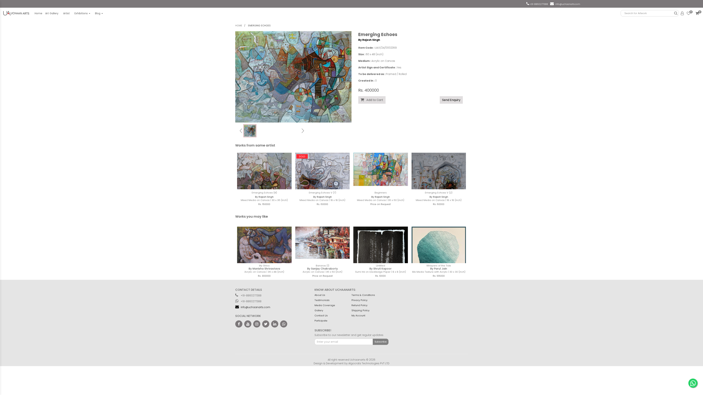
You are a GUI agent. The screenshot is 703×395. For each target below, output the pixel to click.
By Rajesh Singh (369, 40)
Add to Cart (373, 100)
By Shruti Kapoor (380, 268)
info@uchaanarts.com (567, 4)
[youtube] (247, 324)
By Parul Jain (438, 268)
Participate (321, 320)
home (238, 25)
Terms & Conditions (363, 295)
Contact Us (321, 315)
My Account (358, 315)
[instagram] (256, 324)
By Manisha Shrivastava (264, 268)
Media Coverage (325, 305)
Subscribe (381, 341)
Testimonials (322, 300)
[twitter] (265, 324)
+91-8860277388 (538, 4)
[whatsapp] (283, 324)
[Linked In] (274, 324)
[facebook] (238, 324)
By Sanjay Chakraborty (322, 268)
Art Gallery (51, 13)
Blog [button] (98, 13)
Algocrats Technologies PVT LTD (368, 363)
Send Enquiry (451, 100)
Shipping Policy (360, 310)
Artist (66, 13)
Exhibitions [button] (81, 13)
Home (38, 13)
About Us (320, 295)
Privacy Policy (359, 300)
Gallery (319, 310)
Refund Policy (359, 305)
